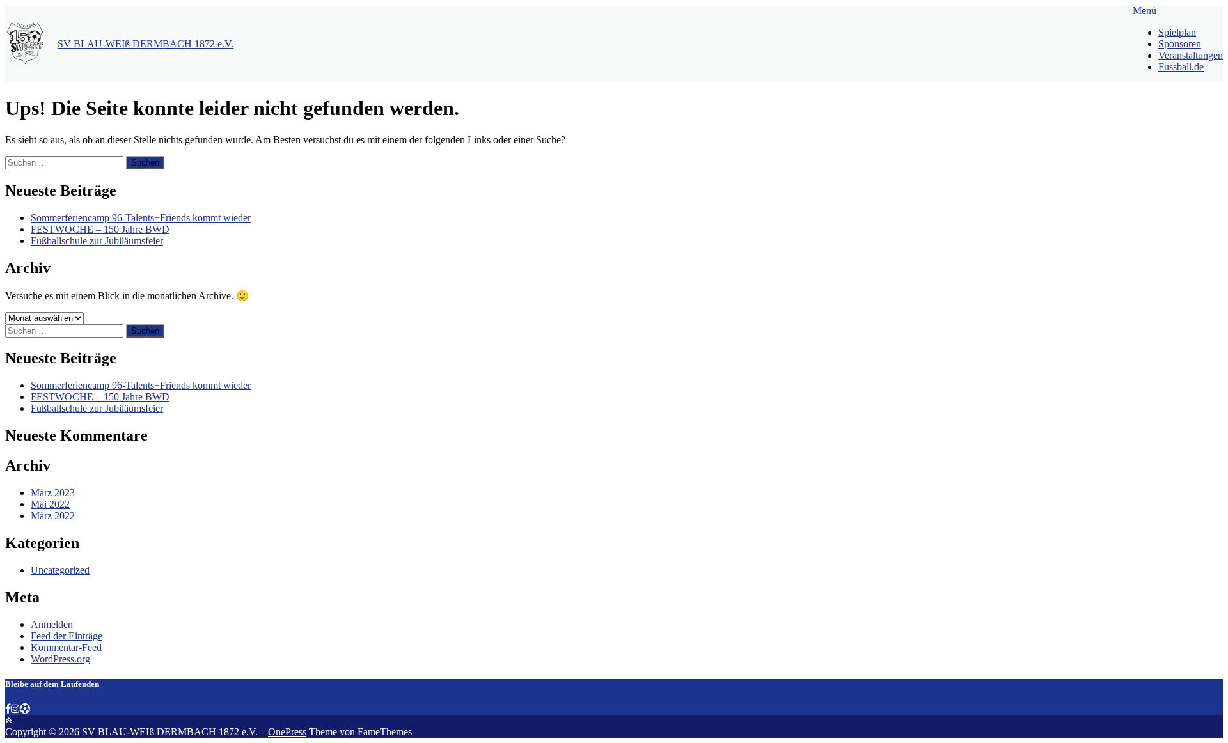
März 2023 (53, 492)
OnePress (287, 731)
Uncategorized (60, 570)
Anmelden (52, 624)
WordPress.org (60, 658)
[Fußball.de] (25, 708)
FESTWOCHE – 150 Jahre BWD (100, 229)
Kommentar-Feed (66, 647)
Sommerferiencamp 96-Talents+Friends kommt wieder (141, 217)
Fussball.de (1181, 66)
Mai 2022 (50, 504)
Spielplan (1177, 32)
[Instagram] (15, 708)
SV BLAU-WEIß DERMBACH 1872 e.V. (145, 43)
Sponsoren (1179, 43)
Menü (1144, 10)
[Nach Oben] (8, 720)
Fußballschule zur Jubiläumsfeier (97, 240)
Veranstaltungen (1190, 55)
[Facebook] (8, 708)
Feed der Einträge (66, 635)
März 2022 (53, 515)
